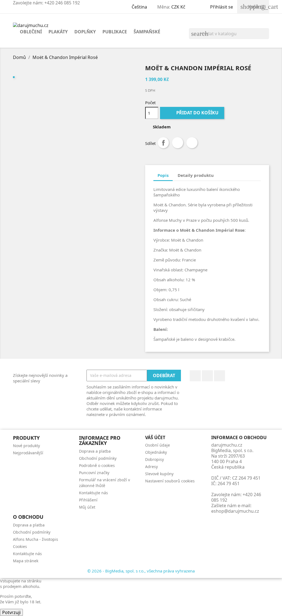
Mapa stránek (25, 560)
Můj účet (87, 507)
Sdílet (163, 142)
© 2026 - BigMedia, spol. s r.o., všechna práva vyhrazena (141, 571)
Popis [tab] (163, 175)
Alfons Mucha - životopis (35, 539)
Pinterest (191, 142)
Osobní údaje (157, 445)
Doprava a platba (95, 451)
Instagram (219, 375)
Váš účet (155, 437)
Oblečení (31, 32)
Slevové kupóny (159, 473)
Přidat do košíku (193, 112)
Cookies (20, 546)
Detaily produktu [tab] (196, 175)
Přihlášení (88, 499)
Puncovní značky (94, 472)
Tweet (177, 142)
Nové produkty (26, 445)
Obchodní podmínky (97, 458)
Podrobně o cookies (97, 465)
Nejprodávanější (28, 452)
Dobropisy (154, 459)
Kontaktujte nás (93, 492)
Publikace (114, 32)
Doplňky (85, 32)
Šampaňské (147, 32)
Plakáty (58, 32)
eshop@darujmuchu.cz (235, 511)
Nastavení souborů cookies (170, 480)
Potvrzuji (11, 612)
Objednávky (156, 452)
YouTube (207, 375)
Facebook (195, 375)
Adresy (151, 466)
